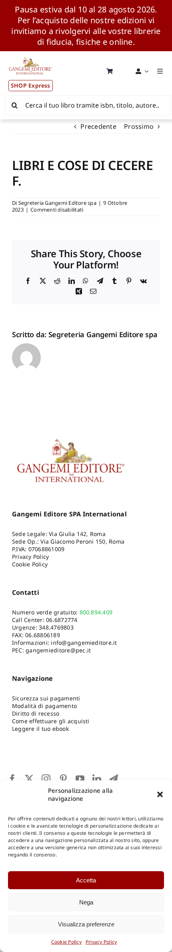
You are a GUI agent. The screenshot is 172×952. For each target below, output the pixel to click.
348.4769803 (56, 627)
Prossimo (139, 126)
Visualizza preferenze (86, 924)
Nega (86, 902)
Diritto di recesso (35, 713)
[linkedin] (96, 778)
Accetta (86, 880)
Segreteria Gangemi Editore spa (57, 202)
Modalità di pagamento (44, 706)
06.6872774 (61, 620)
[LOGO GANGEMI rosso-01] (30, 54)
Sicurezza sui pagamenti (46, 698)
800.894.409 (96, 612)
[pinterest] (63, 778)
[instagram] (46, 778)
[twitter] (29, 778)
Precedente (98, 126)
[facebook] (12, 778)
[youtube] (80, 778)
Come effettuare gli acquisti (51, 721)
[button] (160, 794)
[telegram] (113, 778)
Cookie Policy (66, 941)
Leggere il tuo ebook (40, 728)
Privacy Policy (101, 941)
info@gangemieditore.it (84, 642)
